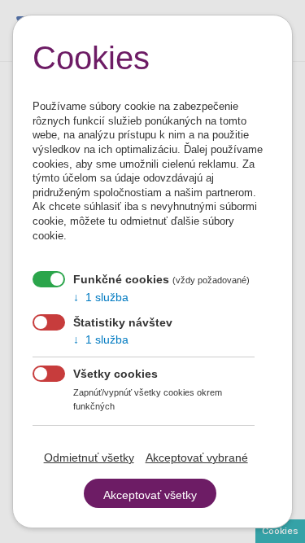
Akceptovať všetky (150, 494)
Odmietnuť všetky (89, 457)
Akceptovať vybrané (197, 457)
